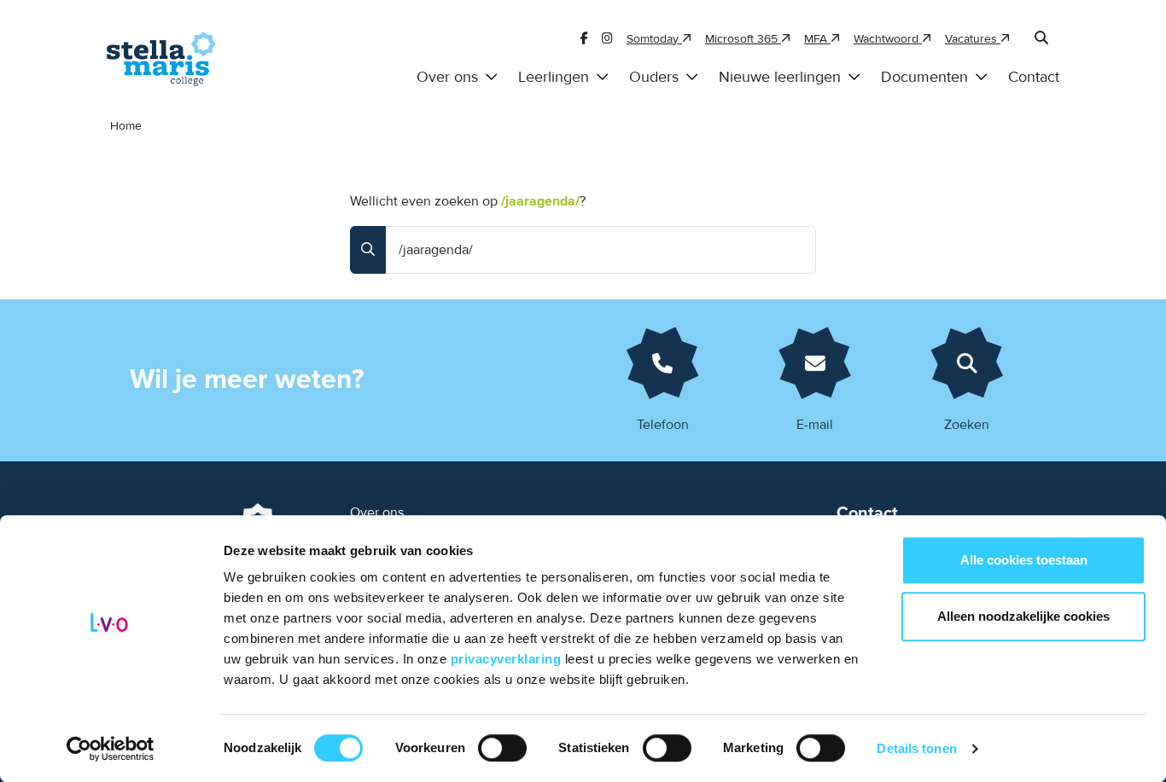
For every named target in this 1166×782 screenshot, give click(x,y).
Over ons (447, 77)
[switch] (502, 748)
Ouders (654, 77)
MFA (817, 39)
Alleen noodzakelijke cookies (1023, 616)
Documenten (924, 77)
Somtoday (654, 39)
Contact (1033, 77)
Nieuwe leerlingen (780, 77)
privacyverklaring (508, 659)
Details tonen (916, 748)
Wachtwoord (888, 39)
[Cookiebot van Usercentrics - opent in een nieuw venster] (110, 749)
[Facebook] (584, 39)
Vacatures (972, 39)
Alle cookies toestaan (1023, 560)
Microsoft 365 (743, 39)
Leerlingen (553, 77)
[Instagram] (607, 39)
